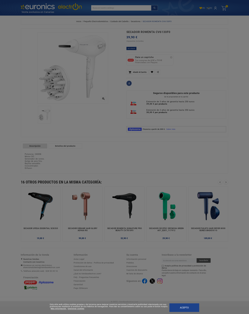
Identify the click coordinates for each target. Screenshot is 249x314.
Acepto (184, 307)
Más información (59, 309)
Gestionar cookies (76, 309)
